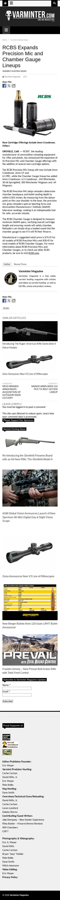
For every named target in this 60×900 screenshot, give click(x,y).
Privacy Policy (10, 877)
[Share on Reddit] (14, 86)
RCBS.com (33, 253)
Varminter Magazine (31, 271)
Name (6, 685)
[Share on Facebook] (4, 86)
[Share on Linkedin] (23, 86)
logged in (20, 407)
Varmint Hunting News (14, 71)
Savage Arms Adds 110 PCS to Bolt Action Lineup (44, 389)
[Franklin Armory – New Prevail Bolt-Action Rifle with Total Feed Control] (30, 650)
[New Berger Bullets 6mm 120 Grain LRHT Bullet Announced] (30, 601)
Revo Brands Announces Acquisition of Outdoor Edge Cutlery (11, 392)
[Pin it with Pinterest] (18, 86)
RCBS (6, 308)
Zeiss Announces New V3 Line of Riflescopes (28, 576)
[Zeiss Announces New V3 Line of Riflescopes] (30, 552)
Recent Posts (20, 264)
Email (6, 691)
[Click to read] (30, 331)
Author (7, 264)
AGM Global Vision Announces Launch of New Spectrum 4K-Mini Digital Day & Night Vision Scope (28, 517)
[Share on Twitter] (9, 86)
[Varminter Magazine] (30, 20)
